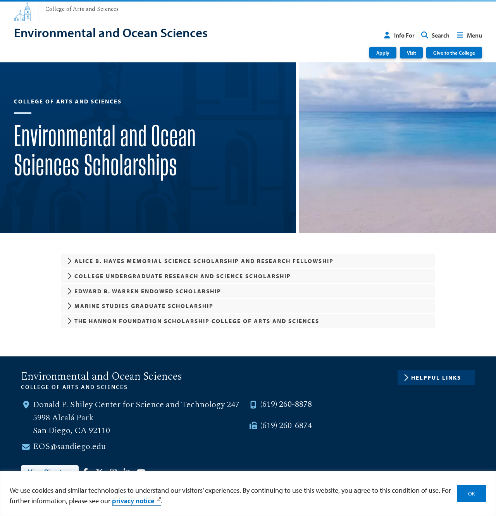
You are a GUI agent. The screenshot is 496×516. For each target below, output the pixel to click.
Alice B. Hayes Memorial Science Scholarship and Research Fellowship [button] (204, 261)
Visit (411, 52)
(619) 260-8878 (286, 404)
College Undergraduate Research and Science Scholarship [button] (182, 276)
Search (441, 35)
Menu (474, 35)
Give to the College (454, 52)
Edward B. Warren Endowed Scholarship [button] (147, 291)
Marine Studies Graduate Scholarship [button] (144, 306)
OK (471, 493)
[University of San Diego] (22, 11)
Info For (404, 35)
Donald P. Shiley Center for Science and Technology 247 (136, 404)
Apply (382, 52)
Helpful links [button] (436, 377)
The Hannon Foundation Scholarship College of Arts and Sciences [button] (196, 321)
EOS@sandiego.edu (69, 446)
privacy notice (133, 500)
